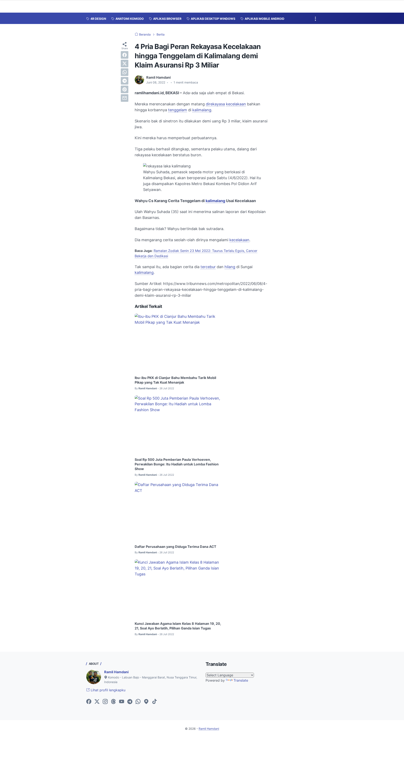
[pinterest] (124, 89)
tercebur (208, 267)
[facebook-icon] (88, 702)
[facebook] (124, 55)
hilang (230, 267)
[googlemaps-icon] (146, 702)
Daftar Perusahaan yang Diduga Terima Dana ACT (175, 546)
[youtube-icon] (121, 702)
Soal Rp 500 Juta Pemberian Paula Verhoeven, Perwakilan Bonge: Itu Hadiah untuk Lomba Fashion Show (177, 464)
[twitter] (124, 63)
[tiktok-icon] (154, 702)
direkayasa (215, 104)
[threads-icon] (113, 702)
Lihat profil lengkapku (107, 690)
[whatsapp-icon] (138, 702)
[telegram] (124, 81)
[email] (124, 98)
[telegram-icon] (129, 702)
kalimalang (201, 110)
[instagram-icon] (105, 702)
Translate (241, 680)
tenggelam (177, 110)
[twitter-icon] (97, 702)
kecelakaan (236, 104)
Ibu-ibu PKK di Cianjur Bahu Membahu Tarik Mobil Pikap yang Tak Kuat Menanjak (175, 380)
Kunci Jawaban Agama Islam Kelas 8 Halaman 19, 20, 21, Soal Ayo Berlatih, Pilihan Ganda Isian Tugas (178, 625)
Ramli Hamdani (116, 672)
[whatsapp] (124, 72)
